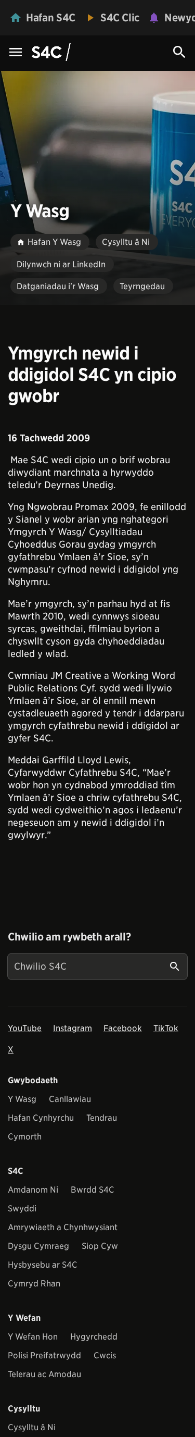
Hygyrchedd (94, 1337)
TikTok (165, 1028)
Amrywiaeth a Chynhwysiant (63, 1227)
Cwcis (105, 1355)
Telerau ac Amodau (44, 1374)
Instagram (72, 1028)
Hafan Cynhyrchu (41, 1118)
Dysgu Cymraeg (38, 1246)
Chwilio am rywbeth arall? (69, 937)
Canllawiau (70, 1099)
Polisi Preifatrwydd (44, 1355)
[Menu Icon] (15, 53)
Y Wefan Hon (33, 1337)
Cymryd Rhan (34, 1284)
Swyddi (22, 1208)
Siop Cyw (100, 1246)
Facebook (122, 1028)
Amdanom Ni (33, 1190)
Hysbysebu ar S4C (42, 1265)
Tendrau (101, 1118)
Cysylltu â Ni (32, 1427)
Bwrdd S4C (92, 1190)
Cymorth (25, 1137)
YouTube (25, 1028)
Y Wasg (22, 1099)
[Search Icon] (179, 52)
